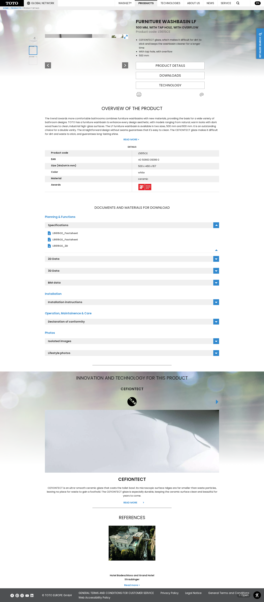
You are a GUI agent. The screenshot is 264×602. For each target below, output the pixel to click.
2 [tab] (33, 50)
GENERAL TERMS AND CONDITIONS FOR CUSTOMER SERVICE (116, 593)
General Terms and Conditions (228, 593)
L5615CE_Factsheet (65, 233)
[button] (41, 3)
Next (125, 65)
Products (16, 8)
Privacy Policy (170, 593)
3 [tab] (33, 60)
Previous (46, 65)
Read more (130, 502)
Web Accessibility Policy (94, 597)
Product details (170, 65)
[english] (12, 3)
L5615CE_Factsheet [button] (65, 239)
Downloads (170, 75)
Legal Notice (193, 593)
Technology (170, 85)
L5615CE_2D (60, 246)
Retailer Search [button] (260, 47)
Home (6, 8)
